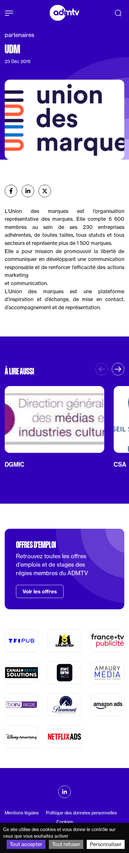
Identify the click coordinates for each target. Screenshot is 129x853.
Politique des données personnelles (81, 812)
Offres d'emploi (36, 544)
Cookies (64, 821)
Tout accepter (26, 844)
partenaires (19, 34)
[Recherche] (118, 13)
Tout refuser (66, 844)
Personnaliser (105, 844)
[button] (118, 369)
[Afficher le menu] (9, 13)
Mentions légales (22, 812)
